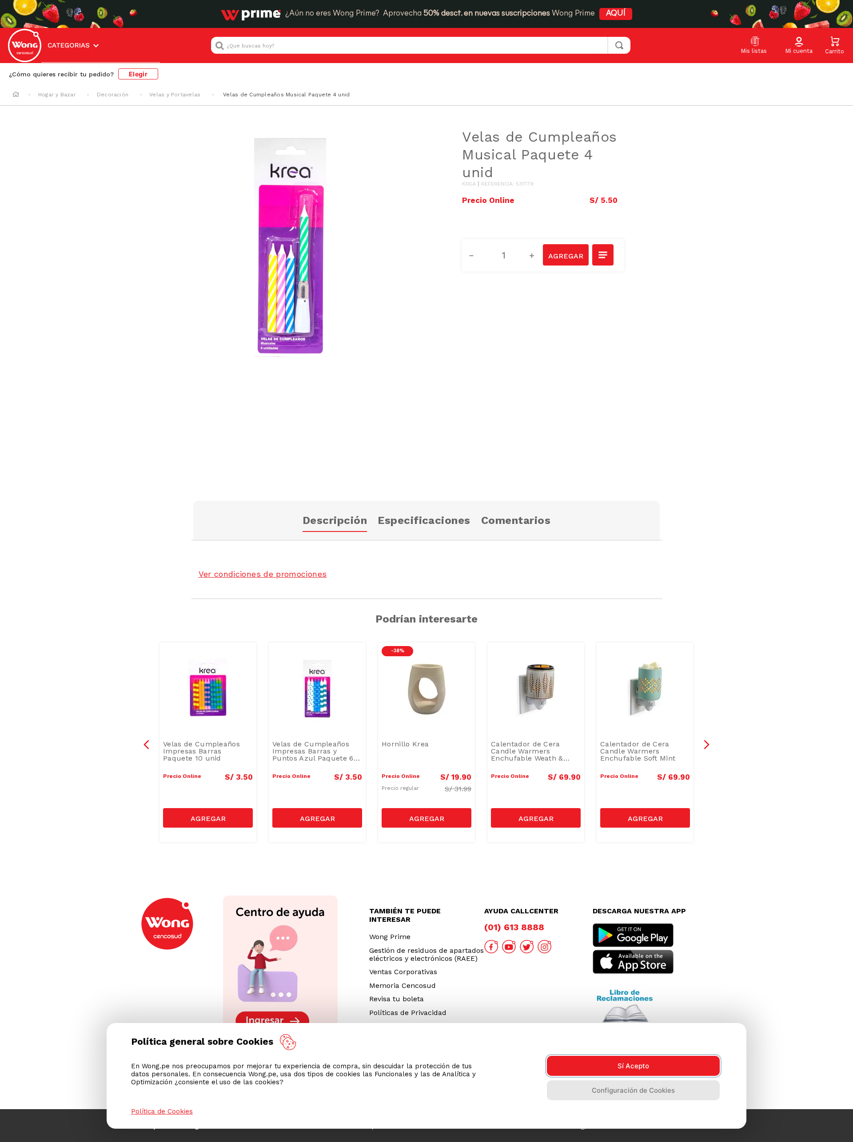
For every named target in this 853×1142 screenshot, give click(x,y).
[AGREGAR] (565, 255)
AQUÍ (616, 14)
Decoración (112, 94)
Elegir (138, 74)
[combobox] (420, 45)
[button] (798, 46)
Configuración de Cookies (633, 1090)
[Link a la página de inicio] (16, 95)
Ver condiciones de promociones (263, 574)
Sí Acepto (633, 1066)
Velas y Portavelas (174, 94)
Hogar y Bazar (57, 94)
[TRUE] (208, 818)
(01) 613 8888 (514, 927)
